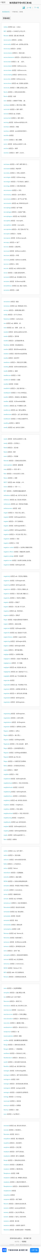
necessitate (10, 61)
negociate (9, 680)
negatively (9, 576)
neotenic (9, 1208)
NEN (7, 972)
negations (9, 539)
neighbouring (10, 818)
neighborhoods (10, 787)
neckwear (9, 164)
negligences (10, 663)
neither (8, 851)
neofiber (8, 1040)
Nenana (8, 977)
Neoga (8, 1045)
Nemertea (9, 938)
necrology (9, 186)
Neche (8, 92)
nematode (9, 912)
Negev (8, 619)
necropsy (9, 242)
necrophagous (10, 216)
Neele (8, 452)
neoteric (8, 1217)
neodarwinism (10, 1027)
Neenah (8, 460)
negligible (9, 676)
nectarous (9, 306)
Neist (8, 839)
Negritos (9, 739)
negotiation (9, 718)
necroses (9, 255)
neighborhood (10, 783)
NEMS (8, 968)
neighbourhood (10, 813)
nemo (8, 951)
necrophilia (9, 221)
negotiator (9, 726)
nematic (8, 898)
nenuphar (9, 992)
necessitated (10, 66)
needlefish (9, 388)
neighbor (9, 774)
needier (8, 349)
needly (8, 427)
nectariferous (10, 286)
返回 (3, 2)
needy (8, 443)
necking (8, 122)
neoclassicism (10, 1014)
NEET (8, 482)
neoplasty (9, 1182)
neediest (9, 354)
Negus (8, 761)
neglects (9, 646)
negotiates (9, 702)
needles (8, 401)
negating (9, 530)
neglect (8, 624)
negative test (10, 560)
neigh (8, 770)
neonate (8, 1130)
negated (8, 517)
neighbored (9, 779)
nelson (8, 868)
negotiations (10, 722)
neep (7, 469)
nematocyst (10, 903)
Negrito (8, 735)
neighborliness (10, 796)
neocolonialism (11, 1018)
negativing (9, 585)
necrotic (8, 268)
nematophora (10, 929)
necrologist (9, 181)
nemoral (8, 959)
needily (8, 358)
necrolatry (9, 173)
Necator (8, 35)
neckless (9, 131)
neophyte (9, 1151)
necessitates (10, 70)
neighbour (9, 809)
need (7, 327)
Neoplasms (9, 1173)
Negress (9, 731)
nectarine (9, 290)
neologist (9, 1084)
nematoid (9, 920)
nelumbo (9, 877)
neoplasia (9, 1164)
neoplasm (9, 1169)
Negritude (9, 744)
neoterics (9, 1221)
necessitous (10, 83)
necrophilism (10, 225)
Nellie (8, 864)
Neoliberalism (10, 1058)
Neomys (9, 1110)
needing (8, 367)
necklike (9, 135)
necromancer (10, 190)
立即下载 (34, 1250)
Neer (7, 473)
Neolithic (9, 1066)
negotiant (9, 689)
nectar (8, 273)
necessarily (10, 44)
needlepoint (10, 393)
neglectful (9, 633)
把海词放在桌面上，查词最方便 (20, 1238)
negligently (9, 672)
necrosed (9, 251)
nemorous (9, 964)
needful (8, 340)
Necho (8, 96)
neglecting (9, 641)
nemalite (9, 890)
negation (9, 534)
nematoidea (10, 925)
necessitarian (10, 53)
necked (8, 114)
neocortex (9, 1023)
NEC (7, 31)
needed (8, 332)
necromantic (10, 203)
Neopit (8, 1160)
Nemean (9, 933)
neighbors (9, 805)
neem (8, 456)
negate (8, 513)
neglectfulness (10, 637)
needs (8, 439)
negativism (9, 589)
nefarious (9, 500)
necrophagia (10, 212)
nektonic (9, 859)
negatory (9, 611)
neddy (8, 314)
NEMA (8, 881)
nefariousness (10, 508)
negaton (8, 602)
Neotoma (9, 1230)
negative (9, 543)
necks (8, 144)
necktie (8, 148)
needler (8, 397)
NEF (7, 491)
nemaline (9, 885)
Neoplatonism (10, 1186)
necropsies (9, 238)
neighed (8, 826)
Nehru (8, 766)
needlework (9, 419)
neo (7, 997)
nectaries (9, 281)
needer (8, 336)
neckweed (9, 168)
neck (7, 101)
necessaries (10, 40)
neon (7, 1114)
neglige (8, 650)
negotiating (9, 713)
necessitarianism (11, 57)
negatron (9, 615)
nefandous (9, 495)
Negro (8, 748)
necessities (10, 79)
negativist (9, 593)
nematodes (9, 916)
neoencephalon (11, 1036)
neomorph (9, 1101)
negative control (11, 547)
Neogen (8, 1049)
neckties (9, 153)
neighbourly (10, 822)
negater (8, 521)
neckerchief (10, 118)
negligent (9, 667)
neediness (9, 362)
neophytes (9, 1156)
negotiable (9, 685)
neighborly (9, 800)
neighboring (10, 792)
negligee (9, 654)
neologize (9, 1092)
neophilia (9, 1143)
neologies (9, 1071)
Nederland (9, 319)
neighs (8, 835)
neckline (9, 140)
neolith (8, 1062)
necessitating (10, 75)
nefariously (9, 504)
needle (8, 371)
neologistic (9, 1088)
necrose (8, 247)
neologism (9, 1075)
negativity (9, 598)
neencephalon (10, 465)
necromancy (10, 194)
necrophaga (10, 207)
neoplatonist (10, 1191)
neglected (9, 628)
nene (7, 988)
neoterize (9, 1225)
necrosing (9, 260)
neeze (8, 486)
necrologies (10, 177)
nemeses (9, 942)
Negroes (9, 752)
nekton (8, 855)
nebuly (8, 27)
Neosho (8, 1204)
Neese (8, 478)
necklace (9, 127)
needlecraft (9, 380)
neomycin (9, 1105)
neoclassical (10, 1010)
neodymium (10, 1031)
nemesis (9, 946)
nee (7, 323)
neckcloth (9, 109)
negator (8, 606)
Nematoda (9, 907)
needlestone (10, 414)
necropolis (9, 234)
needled (8, 384)
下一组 (36, 7)
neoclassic (9, 1005)
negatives (9, 580)
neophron (9, 1147)
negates (8, 526)
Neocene (9, 1001)
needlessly (9, 410)
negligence (9, 659)
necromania (10, 199)
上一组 (29, 7)
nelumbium (9, 872)
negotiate (9, 693)
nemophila (9, 955)
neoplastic (9, 1177)
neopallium (9, 1138)
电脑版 (24, 1241)
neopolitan (9, 1195)
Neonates (9, 1134)
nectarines (9, 301)
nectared (9, 277)
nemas (8, 894)
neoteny (8, 1212)
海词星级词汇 (6, 12)
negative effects (11, 552)
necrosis (9, 264)
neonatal (9, 1125)
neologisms (10, 1079)
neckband (9, 105)
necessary (9, 48)
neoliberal (9, 1053)
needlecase (10, 375)
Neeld (8, 447)
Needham (9, 345)
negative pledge (11, 556)
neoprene (9, 1199)
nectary (8, 310)
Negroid (8, 757)
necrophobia (10, 229)
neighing (9, 831)
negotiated (9, 698)
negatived (9, 565)
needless (9, 406)
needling (9, 423)
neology (8, 1097)
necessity (9, 88)
